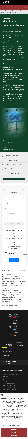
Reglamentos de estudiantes (10, 387)
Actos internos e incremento (10, 374)
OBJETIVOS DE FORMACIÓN (12, 155)
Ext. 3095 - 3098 (10, 363)
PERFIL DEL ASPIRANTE (11, 160)
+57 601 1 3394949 (11, 361)
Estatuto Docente (7, 379)
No (14, 236)
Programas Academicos (10, 10)
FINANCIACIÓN (8, 168)
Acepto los (15, 247)
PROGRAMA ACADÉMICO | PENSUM (13, 164)
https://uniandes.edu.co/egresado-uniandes (14, 322)
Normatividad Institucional (13, 371)
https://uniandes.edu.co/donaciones (14, 316)
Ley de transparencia (8, 383)
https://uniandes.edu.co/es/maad (14, 334)
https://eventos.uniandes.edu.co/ (14, 328)
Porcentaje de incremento (9, 385)
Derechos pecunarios (8, 378)
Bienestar (5, 376)
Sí (14, 234)
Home (2, 10)
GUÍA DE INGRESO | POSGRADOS (14, 179)
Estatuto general (7, 381)
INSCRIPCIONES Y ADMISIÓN (12, 173)
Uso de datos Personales (9, 389)
